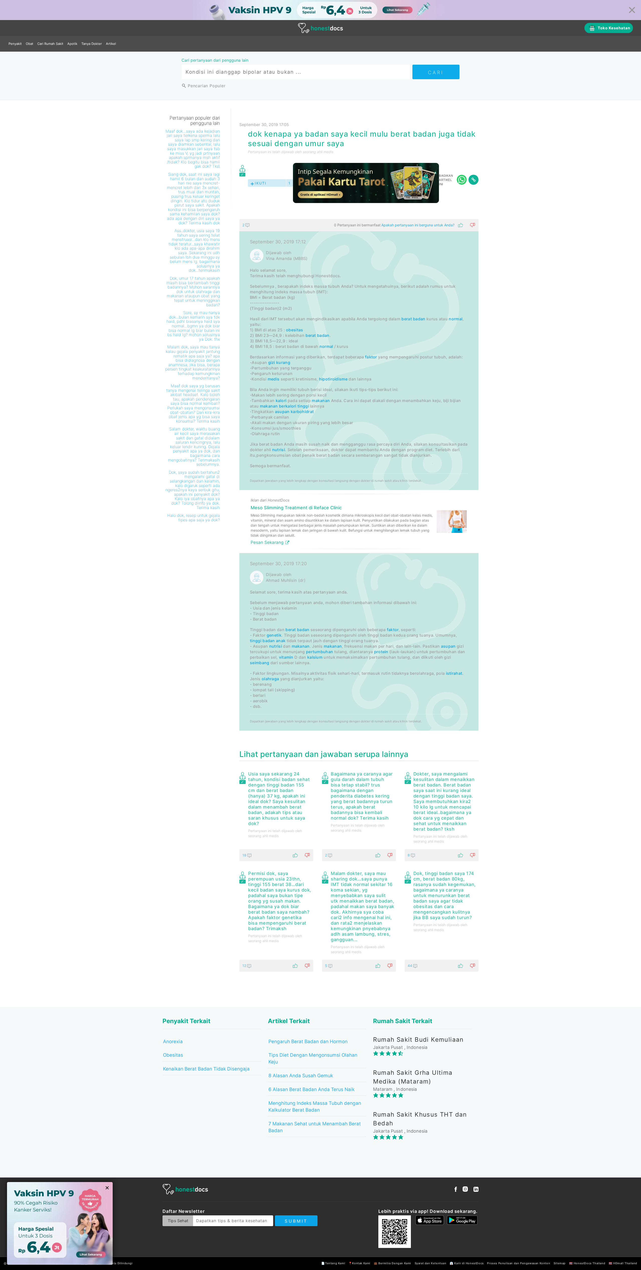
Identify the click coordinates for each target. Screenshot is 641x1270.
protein (381, 651)
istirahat (454, 673)
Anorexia (173, 1041)
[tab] (358, 475)
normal (455, 318)
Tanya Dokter (91, 44)
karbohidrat (302, 411)
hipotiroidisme (333, 378)
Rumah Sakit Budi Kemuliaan (418, 1039)
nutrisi (278, 449)
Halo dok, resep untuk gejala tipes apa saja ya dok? (193, 517)
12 (244, 965)
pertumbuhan (319, 651)
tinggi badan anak (267, 640)
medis (274, 378)
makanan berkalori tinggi (284, 406)
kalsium (315, 657)
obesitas (294, 329)
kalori (281, 400)
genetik (274, 635)
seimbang (259, 662)
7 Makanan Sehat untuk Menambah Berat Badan (314, 1127)
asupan (282, 411)
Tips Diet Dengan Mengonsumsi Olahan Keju (312, 1058)
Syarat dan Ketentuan (430, 1263)
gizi (271, 362)
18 (244, 855)
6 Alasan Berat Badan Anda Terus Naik (311, 1089)
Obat (29, 44)
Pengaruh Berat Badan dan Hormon (308, 1041)
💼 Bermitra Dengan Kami (392, 1263)
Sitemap (560, 1263)
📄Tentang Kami (333, 1263)
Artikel (111, 44)
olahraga (270, 678)
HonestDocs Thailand (589, 1263)
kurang (283, 362)
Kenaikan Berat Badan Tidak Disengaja (206, 1069)
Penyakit (15, 44)
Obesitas (173, 1055)
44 (410, 965)
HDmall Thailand (625, 1263)
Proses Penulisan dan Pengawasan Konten (518, 1263)
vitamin (286, 657)
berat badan (413, 318)
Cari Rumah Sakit (50, 44)
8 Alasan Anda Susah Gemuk (300, 1076)
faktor (371, 356)
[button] (358, 225)
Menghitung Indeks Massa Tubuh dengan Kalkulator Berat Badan (314, 1106)
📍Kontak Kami (359, 1263)
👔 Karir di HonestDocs (467, 1263)
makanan (321, 400)
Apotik (72, 44)
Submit (296, 1221)
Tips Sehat (178, 1220)
